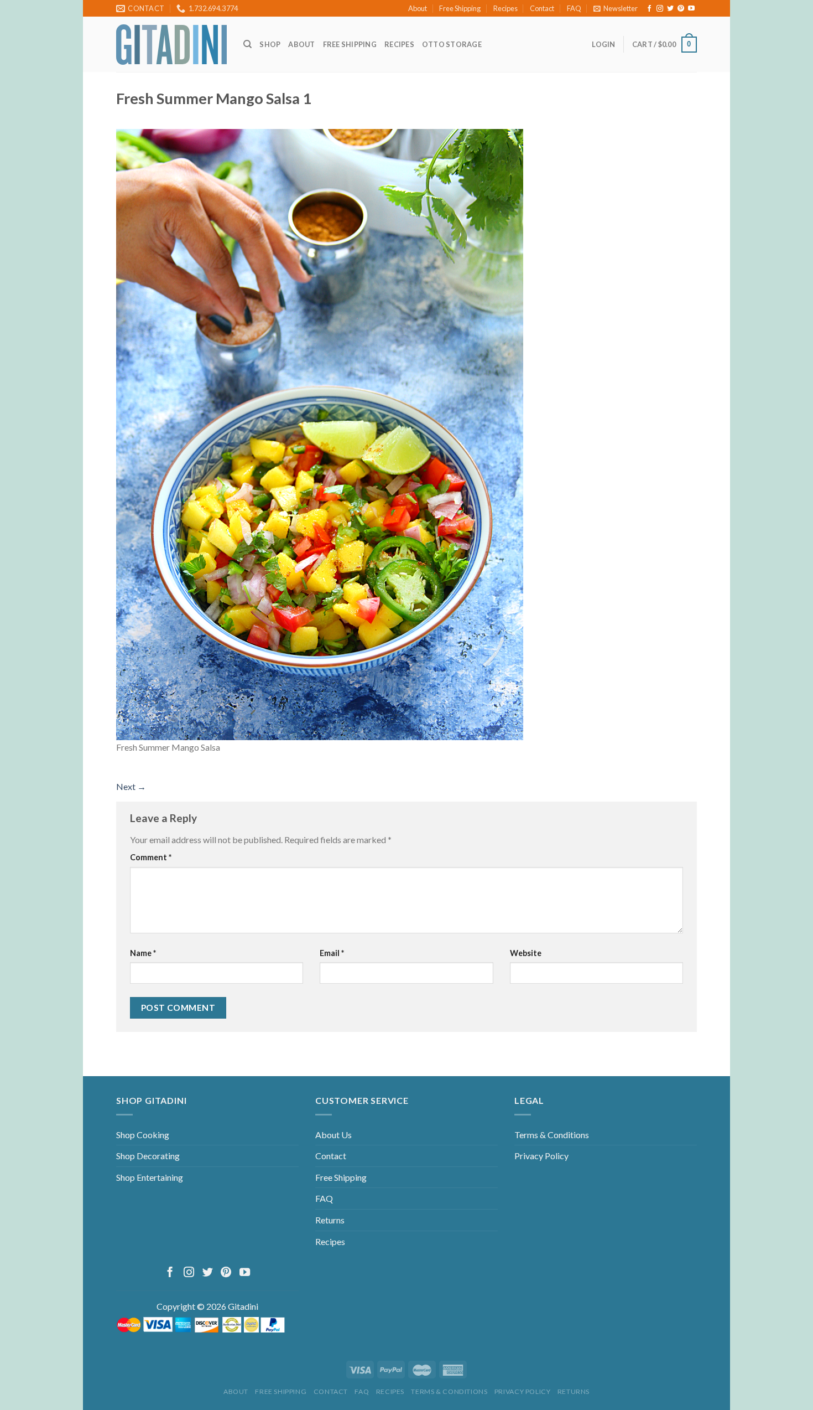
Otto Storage (452, 44)
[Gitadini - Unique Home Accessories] (171, 44)
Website (525, 953)
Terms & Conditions (551, 1134)
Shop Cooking (142, 1134)
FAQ (574, 8)
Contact (542, 8)
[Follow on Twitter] (670, 9)
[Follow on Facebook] (649, 9)
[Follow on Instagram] (659, 9)
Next (131, 786)
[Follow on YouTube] (691, 9)
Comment (150, 857)
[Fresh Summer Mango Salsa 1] (319, 433)
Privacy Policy (541, 1155)
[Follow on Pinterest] (681, 9)
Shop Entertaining (149, 1177)
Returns (330, 1220)
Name (143, 953)
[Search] (247, 44)
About (417, 8)
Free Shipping (460, 8)
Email (332, 953)
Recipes (505, 8)
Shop (269, 44)
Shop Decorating (148, 1155)
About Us (333, 1134)
